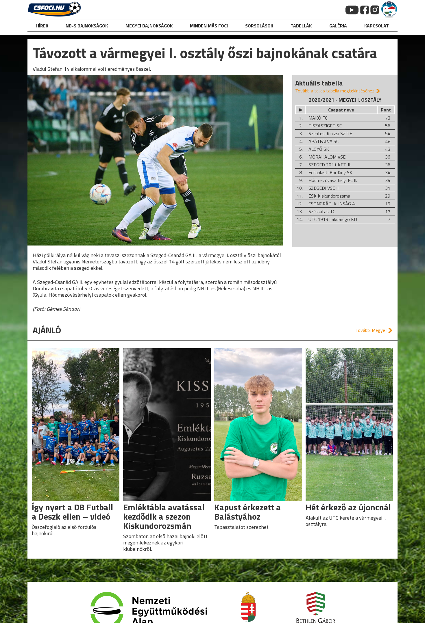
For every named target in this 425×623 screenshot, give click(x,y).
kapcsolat (376, 25)
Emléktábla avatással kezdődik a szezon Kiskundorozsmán (163, 516)
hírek (42, 25)
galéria (338, 25)
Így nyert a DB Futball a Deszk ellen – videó (72, 512)
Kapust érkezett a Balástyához (247, 512)
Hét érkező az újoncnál (348, 507)
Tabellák (301, 25)
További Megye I (371, 330)
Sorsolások (259, 25)
